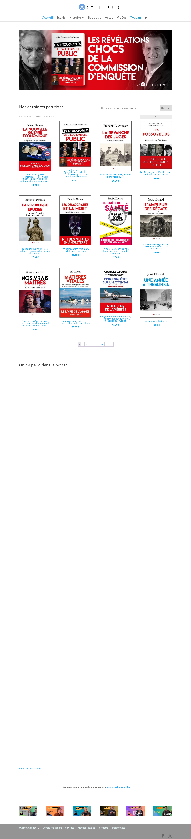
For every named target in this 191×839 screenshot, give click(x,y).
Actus (109, 17)
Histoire (75, 17)
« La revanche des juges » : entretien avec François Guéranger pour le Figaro (70, 605)
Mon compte (118, 827)
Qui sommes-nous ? (29, 827)
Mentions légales (86, 827)
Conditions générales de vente (58, 827)
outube (126, 787)
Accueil (47, 17)
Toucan (135, 17)
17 (97, 344)
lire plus (26, 490)
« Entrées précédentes (30, 768)
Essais (61, 17)
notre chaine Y (114, 787)
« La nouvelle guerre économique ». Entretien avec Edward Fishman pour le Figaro (73, 474)
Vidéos (122, 17)
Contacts (103, 827)
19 (107, 344)
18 (102, 344)
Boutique (94, 17)
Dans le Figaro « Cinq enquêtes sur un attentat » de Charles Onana (63, 737)
